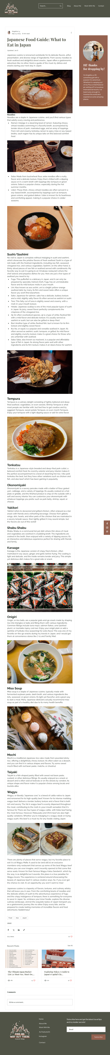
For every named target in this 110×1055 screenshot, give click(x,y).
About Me (43, 1023)
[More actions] (71, 32)
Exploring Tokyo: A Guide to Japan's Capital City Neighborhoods (56, 973)
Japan (24, 918)
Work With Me (44, 1027)
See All (70, 945)
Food (10, 918)
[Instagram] (107, 527)
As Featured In (44, 1032)
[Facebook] (107, 523)
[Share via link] (24, 930)
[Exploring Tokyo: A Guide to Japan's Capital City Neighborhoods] (58, 959)
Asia (17, 918)
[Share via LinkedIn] (19, 930)
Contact (42, 1042)
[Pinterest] (107, 531)
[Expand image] (23, 839)
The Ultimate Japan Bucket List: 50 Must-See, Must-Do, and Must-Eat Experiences (20, 973)
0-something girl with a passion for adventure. (92, 77)
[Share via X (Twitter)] (13, 930)
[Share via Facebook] (8, 930)
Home (41, 1019)
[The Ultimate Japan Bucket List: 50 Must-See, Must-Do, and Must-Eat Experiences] (21, 959)
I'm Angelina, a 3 (89, 75)
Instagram (43, 1036)
